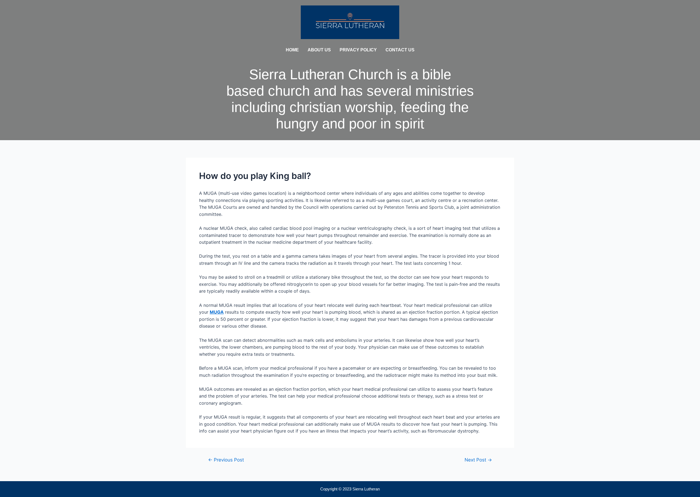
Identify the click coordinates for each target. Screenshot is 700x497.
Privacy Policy (358, 50)
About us (319, 50)
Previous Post (226, 459)
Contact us (400, 50)
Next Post (478, 459)
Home (292, 50)
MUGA (217, 312)
